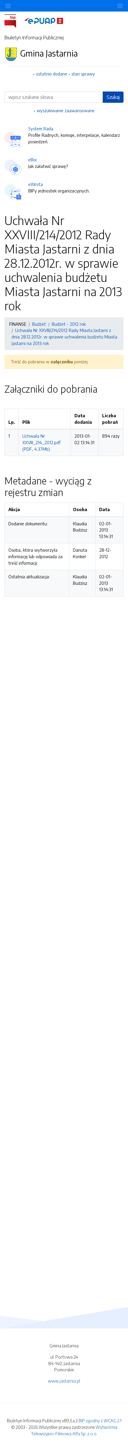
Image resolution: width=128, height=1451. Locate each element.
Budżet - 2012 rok (69, 324)
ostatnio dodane (51, 73)
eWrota (35, 184)
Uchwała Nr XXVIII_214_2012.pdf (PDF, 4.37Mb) (41, 442)
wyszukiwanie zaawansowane (66, 110)
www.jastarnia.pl (64, 1380)
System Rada (40, 128)
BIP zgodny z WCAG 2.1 (100, 1420)
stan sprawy (83, 73)
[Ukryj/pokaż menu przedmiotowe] (8, 5)
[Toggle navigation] (120, 5)
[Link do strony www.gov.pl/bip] (13, 20)
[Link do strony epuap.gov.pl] (43, 20)
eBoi (32, 159)
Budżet (39, 324)
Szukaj (113, 97)
